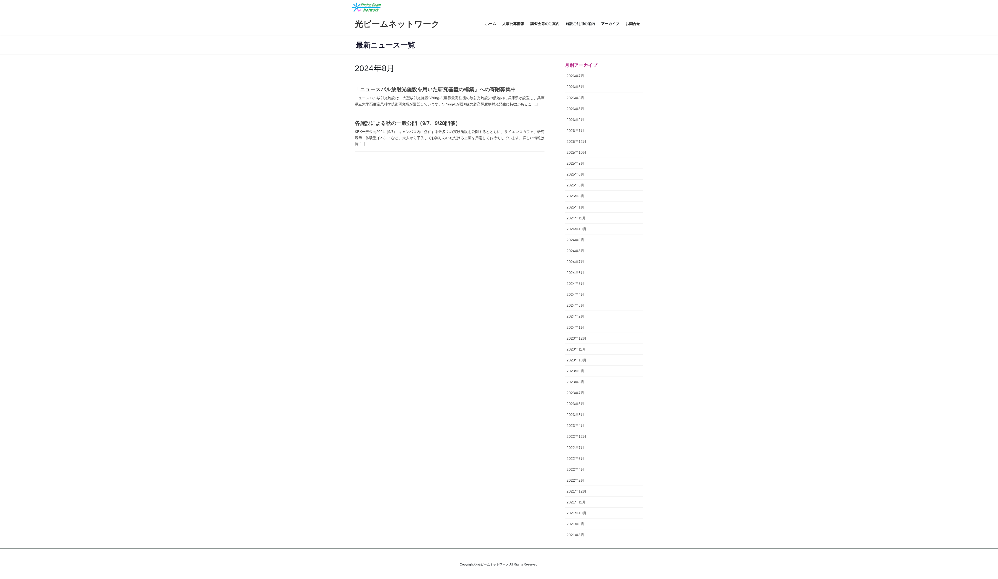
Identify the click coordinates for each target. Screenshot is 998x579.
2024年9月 (575, 240)
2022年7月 (575, 448)
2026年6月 (575, 87)
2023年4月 (575, 425)
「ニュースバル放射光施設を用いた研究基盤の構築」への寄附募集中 (435, 89)
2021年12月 (576, 491)
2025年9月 (575, 163)
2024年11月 (576, 218)
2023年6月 (575, 404)
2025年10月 (576, 152)
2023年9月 (575, 371)
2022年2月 (575, 480)
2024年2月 (575, 316)
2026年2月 (575, 120)
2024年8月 (575, 251)
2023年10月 (576, 360)
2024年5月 (575, 283)
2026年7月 (575, 76)
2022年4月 (575, 469)
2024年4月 (575, 294)
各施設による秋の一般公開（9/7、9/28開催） (408, 123)
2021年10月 (576, 513)
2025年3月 (575, 196)
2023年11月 (576, 349)
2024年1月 (575, 327)
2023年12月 (576, 338)
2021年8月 (575, 535)
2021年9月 (575, 524)
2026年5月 (575, 98)
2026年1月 (575, 131)
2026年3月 (575, 109)
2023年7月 (575, 393)
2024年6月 (575, 273)
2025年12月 (576, 141)
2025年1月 (575, 207)
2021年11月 (576, 502)
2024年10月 (576, 229)
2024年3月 (575, 305)
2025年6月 (575, 185)
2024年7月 (575, 262)
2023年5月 (575, 415)
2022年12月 (576, 436)
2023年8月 (575, 382)
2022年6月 (575, 458)
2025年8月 (575, 174)
